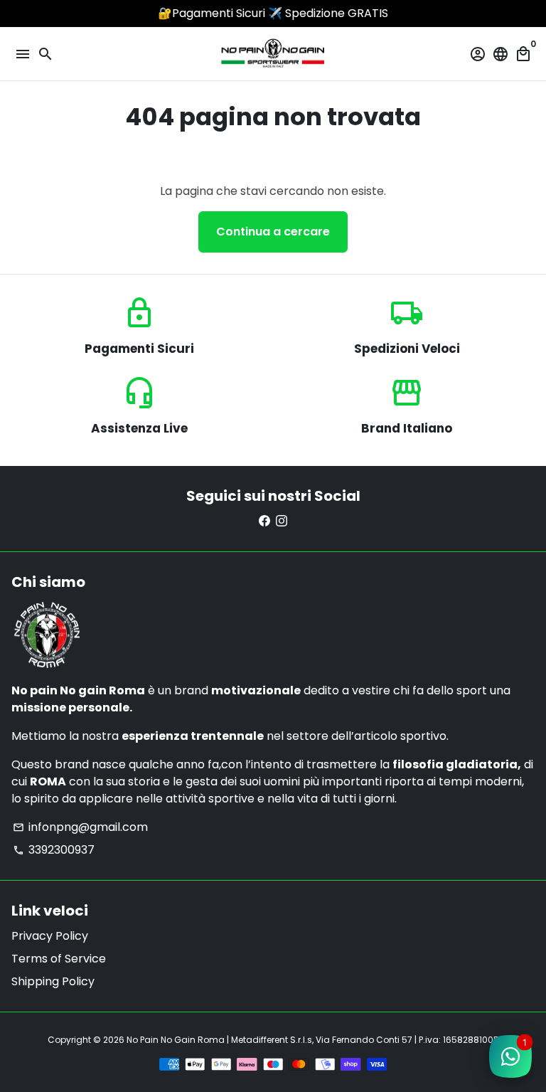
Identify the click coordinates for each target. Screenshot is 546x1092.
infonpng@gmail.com (80, 827)
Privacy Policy (49, 936)
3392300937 (54, 850)
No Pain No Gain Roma (176, 1040)
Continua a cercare (273, 231)
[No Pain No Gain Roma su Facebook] (264, 521)
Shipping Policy (53, 981)
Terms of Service (58, 958)
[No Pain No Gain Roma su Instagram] (281, 521)
